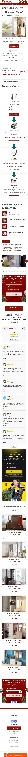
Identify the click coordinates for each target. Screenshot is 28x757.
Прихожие (11, 7)
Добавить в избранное (14, 740)
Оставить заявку (14, 114)
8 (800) (14, 725)
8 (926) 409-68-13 (14, 109)
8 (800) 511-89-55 (15, 105)
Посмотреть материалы (14, 308)
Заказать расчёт (14, 46)
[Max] (15, 500)
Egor (8, 379)
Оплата (21, 241)
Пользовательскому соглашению (11, 298)
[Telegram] (13, 500)
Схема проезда (14, 737)
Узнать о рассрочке (14, 169)
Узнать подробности (23, 71)
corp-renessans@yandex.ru (14, 731)
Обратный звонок (14, 728)
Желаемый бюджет (15, 289)
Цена (4, 241)
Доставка (13, 241)
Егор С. (8, 396)
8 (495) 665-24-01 (14, 107)
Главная (4, 7)
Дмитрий (9, 430)
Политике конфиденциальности (14, 698)
